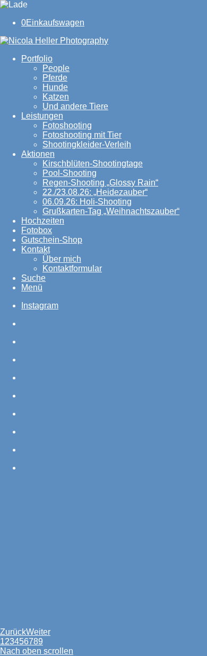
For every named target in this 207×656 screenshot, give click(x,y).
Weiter (38, 631)
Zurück (13, 631)
